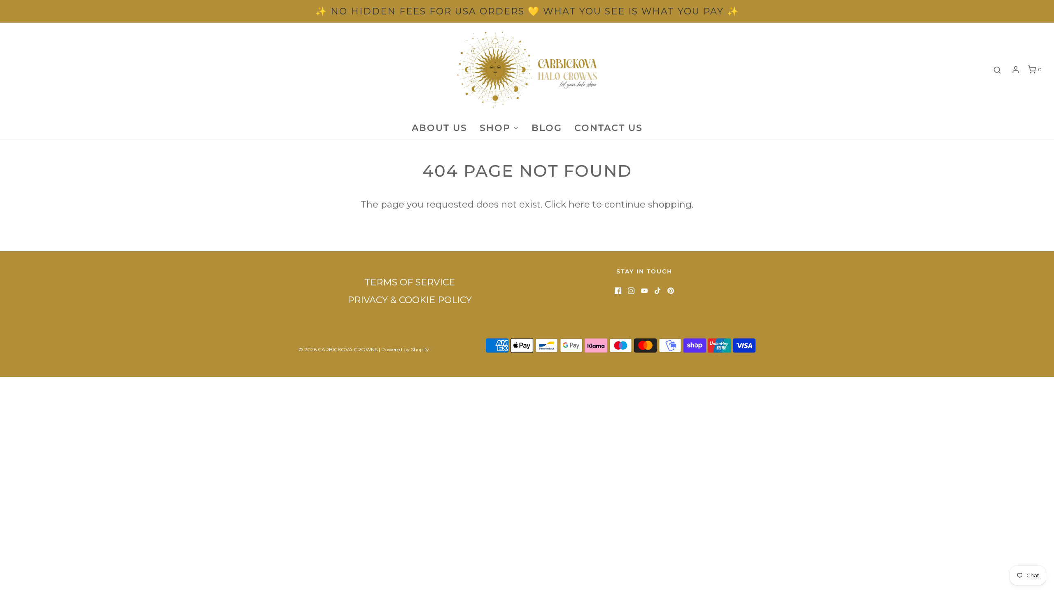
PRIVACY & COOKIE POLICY (409, 300)
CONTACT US (608, 127)
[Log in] (1016, 69)
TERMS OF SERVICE (409, 282)
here (579, 204)
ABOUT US (439, 127)
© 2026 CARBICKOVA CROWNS (338, 349)
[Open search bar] (997, 70)
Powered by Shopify (405, 349)
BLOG (547, 127)
